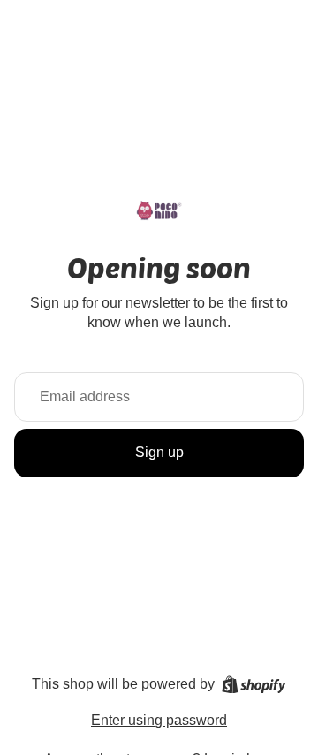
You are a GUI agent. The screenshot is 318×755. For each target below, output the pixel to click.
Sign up (159, 452)
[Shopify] (254, 684)
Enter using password (159, 720)
